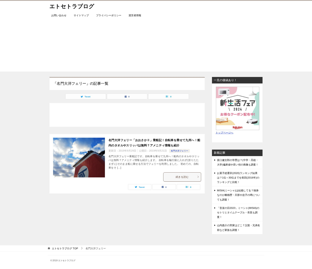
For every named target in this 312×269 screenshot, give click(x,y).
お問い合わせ (58, 15)
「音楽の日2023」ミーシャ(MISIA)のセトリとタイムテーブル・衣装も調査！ (238, 212)
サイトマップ (81, 15)
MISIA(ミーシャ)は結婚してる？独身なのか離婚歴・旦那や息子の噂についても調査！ (238, 195)
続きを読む (182, 176)
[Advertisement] (156, 46)
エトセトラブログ (71, 6)
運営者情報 (135, 15)
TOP (65, 248)
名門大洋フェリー (179, 151)
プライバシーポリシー (108, 15)
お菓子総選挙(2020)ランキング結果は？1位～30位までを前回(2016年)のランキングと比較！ (238, 178)
